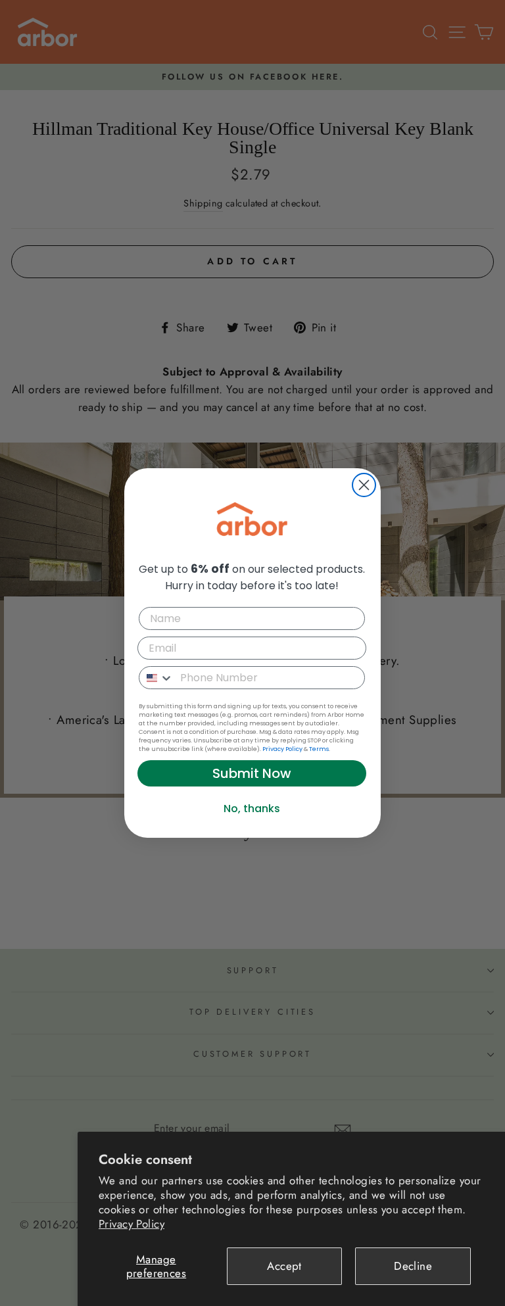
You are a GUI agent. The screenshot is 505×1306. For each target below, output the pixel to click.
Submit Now (251, 773)
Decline (413, 1266)
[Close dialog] (363, 484)
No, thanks (252, 808)
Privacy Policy (131, 1224)
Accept (284, 1266)
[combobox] (156, 678)
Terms (319, 749)
